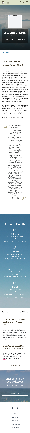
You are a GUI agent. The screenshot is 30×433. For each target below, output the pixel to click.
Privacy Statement (15, 424)
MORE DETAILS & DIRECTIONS (15, 297)
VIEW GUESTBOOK (15, 365)
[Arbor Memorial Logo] (6, 2)
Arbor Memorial (15, 417)
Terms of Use (15, 420)
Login (15, 413)
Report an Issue (15, 427)
